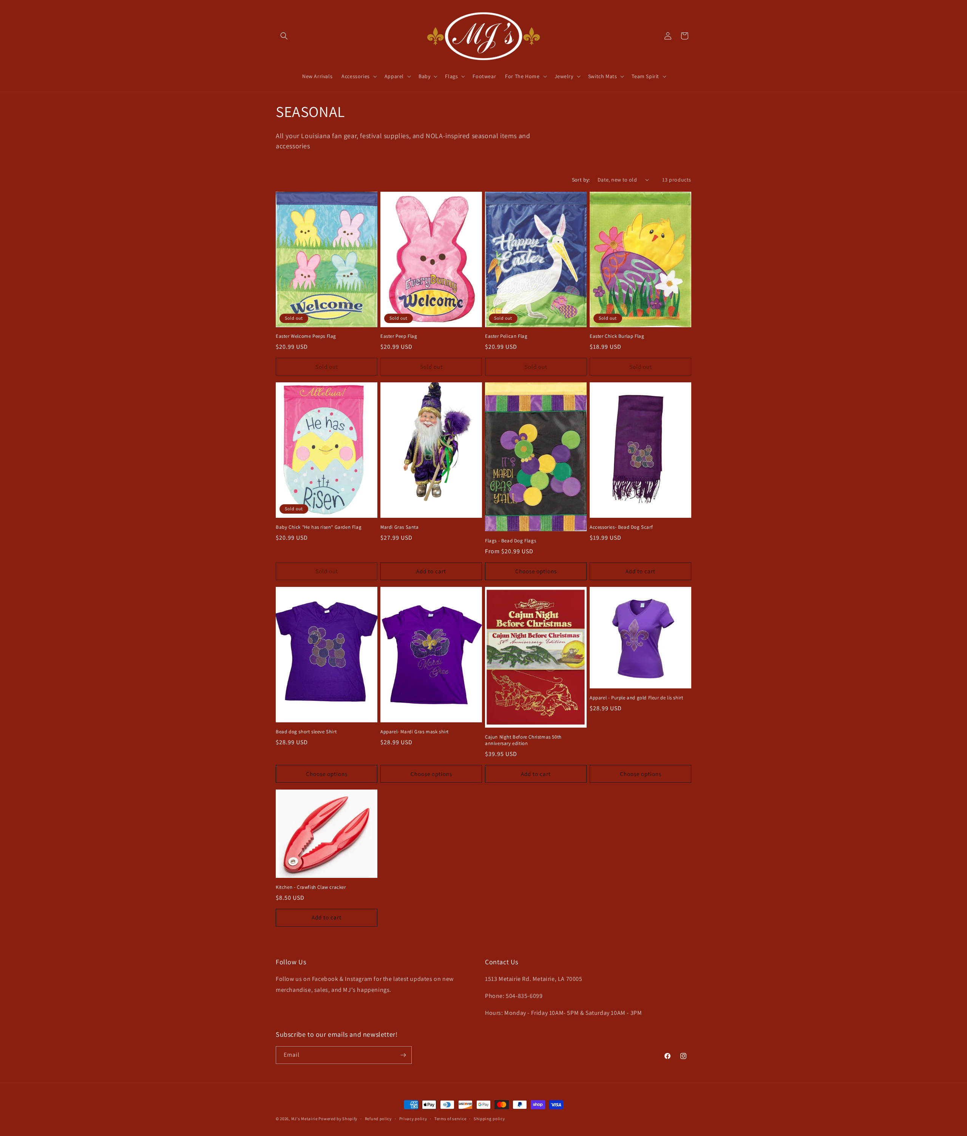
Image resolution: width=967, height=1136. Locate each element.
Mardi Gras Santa (399, 527)
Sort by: (581, 179)
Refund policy (378, 1118)
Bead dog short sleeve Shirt (306, 732)
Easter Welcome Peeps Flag (306, 336)
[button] (284, 36)
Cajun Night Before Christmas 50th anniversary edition (523, 740)
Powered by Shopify (337, 1118)
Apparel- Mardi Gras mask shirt (414, 732)
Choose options (536, 571)
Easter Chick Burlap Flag (617, 336)
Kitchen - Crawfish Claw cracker (311, 887)
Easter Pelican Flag (506, 336)
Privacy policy (413, 1118)
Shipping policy (489, 1118)
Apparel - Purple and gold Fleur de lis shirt (636, 698)
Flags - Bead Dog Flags (510, 541)
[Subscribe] (403, 1055)
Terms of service (450, 1118)
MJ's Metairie (304, 1118)
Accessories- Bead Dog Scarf (621, 527)
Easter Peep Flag (398, 336)
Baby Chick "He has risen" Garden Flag (318, 527)
